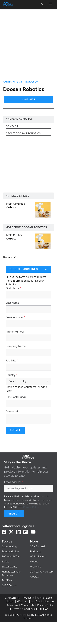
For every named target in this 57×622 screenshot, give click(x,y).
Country (11, 375)
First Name (13, 288)
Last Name (13, 303)
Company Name (16, 346)
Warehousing (12, 82)
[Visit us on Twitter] (11, 531)
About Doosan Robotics (23, 133)
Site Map (43, 609)
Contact (12, 126)
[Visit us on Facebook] (4, 531)
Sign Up (13, 513)
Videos (10, 601)
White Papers (45, 597)
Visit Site (28, 99)
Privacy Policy (31, 507)
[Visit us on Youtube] (33, 531)
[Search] (42, 4)
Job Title (12, 360)
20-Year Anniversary (42, 601)
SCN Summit (11, 597)
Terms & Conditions (23, 609)
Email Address (15, 317)
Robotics (31, 82)
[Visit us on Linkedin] (18, 531)
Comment (12, 411)
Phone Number (15, 331)
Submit (15, 430)
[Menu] (51, 4)
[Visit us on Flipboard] (25, 531)
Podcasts (28, 597)
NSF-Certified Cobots (15, 205)
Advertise (12, 605)
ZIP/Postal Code (16, 397)
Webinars (22, 601)
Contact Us (27, 605)
